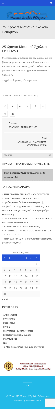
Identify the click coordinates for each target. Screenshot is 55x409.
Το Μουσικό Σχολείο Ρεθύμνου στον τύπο (23, 347)
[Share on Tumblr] (28, 106)
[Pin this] (43, 106)
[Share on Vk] (5, 114)
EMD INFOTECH (33, 400)
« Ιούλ (5, 299)
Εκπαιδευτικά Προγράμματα (17, 334)
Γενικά (6, 326)
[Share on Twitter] (12, 106)
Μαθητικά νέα (10, 338)
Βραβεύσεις (9, 322)
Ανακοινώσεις (10, 314)
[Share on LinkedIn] (20, 106)
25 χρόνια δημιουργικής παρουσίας (19, 80)
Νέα (5, 342)
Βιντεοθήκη (6, 96)
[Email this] (12, 114)
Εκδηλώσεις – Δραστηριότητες (18, 330)
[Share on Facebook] (5, 106)
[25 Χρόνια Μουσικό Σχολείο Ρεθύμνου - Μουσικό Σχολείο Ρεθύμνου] (27, 13)
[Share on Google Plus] (35, 106)
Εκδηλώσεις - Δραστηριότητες (25, 96)
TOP (27, 385)
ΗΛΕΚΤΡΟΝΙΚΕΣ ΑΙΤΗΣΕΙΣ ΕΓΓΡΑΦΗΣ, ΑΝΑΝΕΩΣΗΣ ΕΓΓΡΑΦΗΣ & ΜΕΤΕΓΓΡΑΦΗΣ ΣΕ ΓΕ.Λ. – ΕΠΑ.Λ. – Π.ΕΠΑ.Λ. (26, 230)
